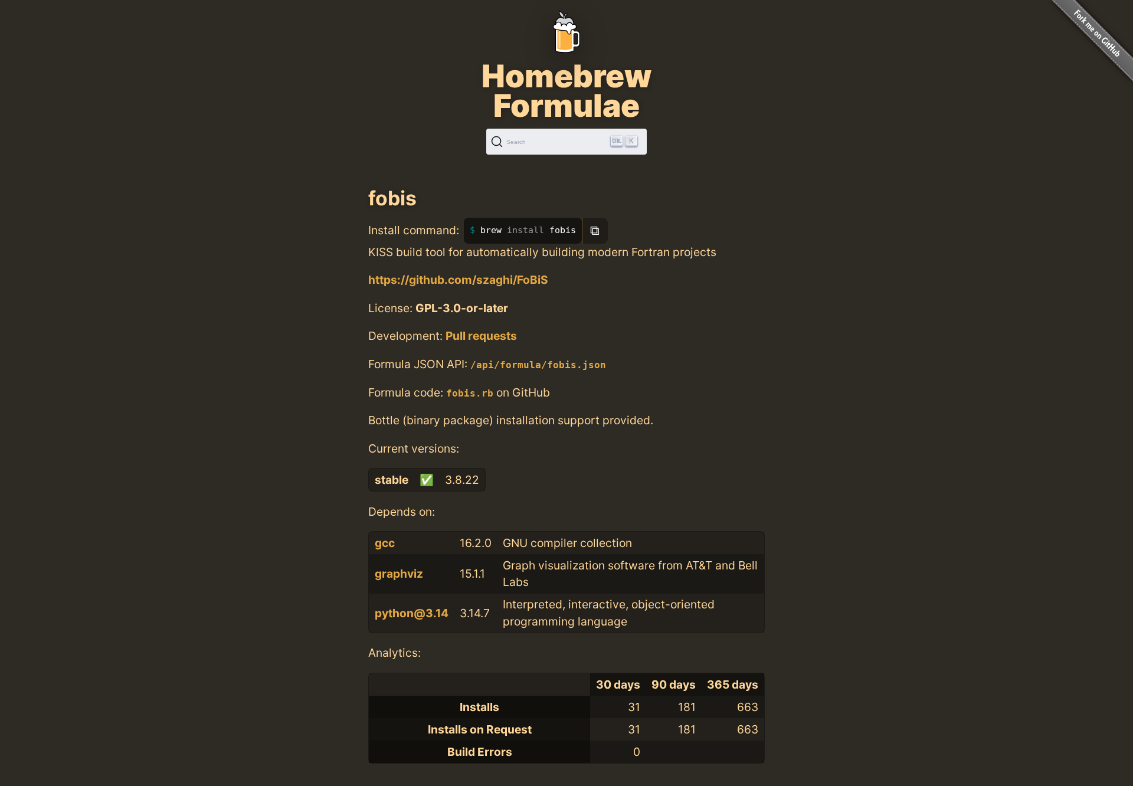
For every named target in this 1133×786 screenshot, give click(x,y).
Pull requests (481, 336)
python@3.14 (411, 613)
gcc (385, 543)
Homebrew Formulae (566, 91)
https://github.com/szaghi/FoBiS (458, 280)
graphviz (399, 573)
